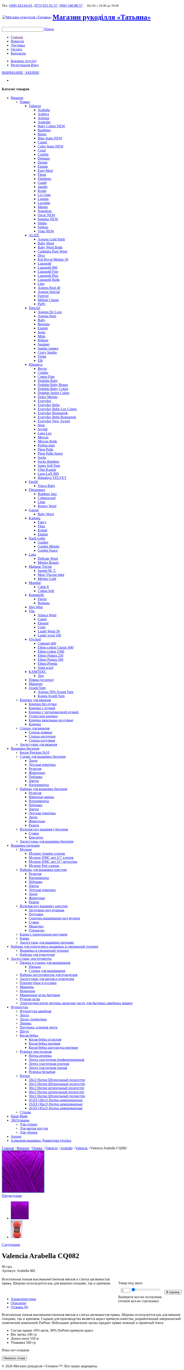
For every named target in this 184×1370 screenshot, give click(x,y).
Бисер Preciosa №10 (34, 752)
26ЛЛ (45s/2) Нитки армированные (56, 1108)
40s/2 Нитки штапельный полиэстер (56, 1092)
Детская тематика (42, 764)
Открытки (36, 930)
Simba (42, 223)
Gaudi (42, 183)
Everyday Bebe (49, 405)
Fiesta (42, 174)
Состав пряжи (21, 1330)
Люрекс (26, 1023)
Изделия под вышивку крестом (44, 906)
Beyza (42, 368)
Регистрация (21, 65)
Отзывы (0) (19, 1307)
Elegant (43, 623)
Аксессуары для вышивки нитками (47, 942)
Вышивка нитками (25, 845)
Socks (42, 457)
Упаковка (18, 1342)
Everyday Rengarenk (53, 413)
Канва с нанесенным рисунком (43, 934)
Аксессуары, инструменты (31, 958)
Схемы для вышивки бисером (43, 756)
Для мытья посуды (34, 1128)
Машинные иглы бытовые (40, 995)
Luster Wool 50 (49, 631)
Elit (40, 360)
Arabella (44, 110)
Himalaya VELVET (52, 478)
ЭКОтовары (20, 1120)
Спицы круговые (42, 740)
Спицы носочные (42, 736)
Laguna (43, 199)
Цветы (34, 781)
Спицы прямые (40, 732)
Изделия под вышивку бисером (44, 829)
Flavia (42, 599)
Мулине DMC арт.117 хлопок (51, 857)
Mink (41, 336)
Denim (42, 162)
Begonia (44, 324)
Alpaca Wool (47, 615)
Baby (41, 320)
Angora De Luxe (50, 312)
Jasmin (42, 187)
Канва (24, 938)
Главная (17, 37)
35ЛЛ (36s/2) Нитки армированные (56, 1104)
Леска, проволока (33, 1019)
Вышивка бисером (25, 748)
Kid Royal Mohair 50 (53, 259)
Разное (34, 825)
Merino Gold (47, 579)
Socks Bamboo (48, 461)
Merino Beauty (48, 562)
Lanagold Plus (48, 276)
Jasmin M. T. (47, 571)
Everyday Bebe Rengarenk (57, 417)
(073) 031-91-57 (45, 5)
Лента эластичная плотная (49, 1064)
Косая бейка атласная (45, 1039)
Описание (18, 1303)
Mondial (35, 583)
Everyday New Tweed (54, 421)
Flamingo (44, 179)
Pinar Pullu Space (50, 453)
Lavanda (44, 203)
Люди (33, 760)
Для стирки (28, 1124)
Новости (17, 41)
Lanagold (44, 263)
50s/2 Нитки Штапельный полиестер (57, 1096)
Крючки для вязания (35, 700)
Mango (43, 207)
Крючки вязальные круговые (51, 720)
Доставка (18, 45)
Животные (37, 773)
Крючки (35, 724)
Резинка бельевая (42, 1072)
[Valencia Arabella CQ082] (23, 1192)
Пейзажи (35, 777)
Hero (41, 425)
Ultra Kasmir (47, 469)
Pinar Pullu (45, 449)
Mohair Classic (48, 300)
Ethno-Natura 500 (50, 659)
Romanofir (36, 595)
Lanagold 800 (47, 267)
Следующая (11, 1245)
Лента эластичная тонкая (48, 1068)
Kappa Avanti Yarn (51, 696)
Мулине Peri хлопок (44, 866)
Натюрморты (39, 785)
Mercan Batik (47, 441)
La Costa (44, 195)
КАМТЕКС (37, 672)
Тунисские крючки (43, 716)
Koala (42, 191)
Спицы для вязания (35, 728)
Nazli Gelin (37, 538)
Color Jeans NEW (51, 146)
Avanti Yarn (37, 688)
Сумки (34, 833)
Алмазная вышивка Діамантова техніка (41, 1140)
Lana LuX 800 (48, 474)
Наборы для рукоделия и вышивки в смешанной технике (54, 946)
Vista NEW (46, 231)
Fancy (42, 522)
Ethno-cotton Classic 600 (55, 647)
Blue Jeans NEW (50, 138)
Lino (41, 284)
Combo (43, 372)
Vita (32, 611)
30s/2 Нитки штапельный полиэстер (56, 1088)
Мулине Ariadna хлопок (47, 853)
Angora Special (49, 292)
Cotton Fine (46, 377)
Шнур (24, 1031)
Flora (41, 526)
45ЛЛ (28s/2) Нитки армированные (56, 1100)
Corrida (43, 154)
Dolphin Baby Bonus (53, 385)
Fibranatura (37, 490)
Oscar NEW (46, 215)
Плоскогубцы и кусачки (38, 983)
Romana (44, 603)
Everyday (44, 401)
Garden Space (48, 550)
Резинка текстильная (36, 1051)
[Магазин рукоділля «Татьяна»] (27, 17)
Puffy (42, 304)
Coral (42, 150)
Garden (43, 542)
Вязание (17, 98)
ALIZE (34, 235)
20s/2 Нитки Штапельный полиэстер (57, 1080)
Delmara (44, 158)
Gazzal (34, 510)
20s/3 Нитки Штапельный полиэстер (57, 1084)
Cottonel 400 (47, 643)
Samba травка (48, 348)
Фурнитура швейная (35, 1011)
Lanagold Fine (48, 271)
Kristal (42, 530)
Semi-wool (45, 668)
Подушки (36, 914)
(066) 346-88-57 (71, 5)
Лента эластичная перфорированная (56, 1060)
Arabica (43, 114)
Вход (35, 65)
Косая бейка (29, 1035)
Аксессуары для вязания (38, 744)
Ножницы (27, 991)
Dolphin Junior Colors (53, 393)
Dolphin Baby (48, 381)
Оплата (16, 49)
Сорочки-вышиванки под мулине (54, 918)
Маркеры (27, 987)
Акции (16, 1136)
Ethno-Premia (47, 663)
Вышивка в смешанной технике (44, 950)
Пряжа (25, 102)
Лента (24, 1015)
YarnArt (34, 308)
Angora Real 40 (49, 288)
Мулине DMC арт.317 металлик (53, 861)
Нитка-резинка (40, 1055)
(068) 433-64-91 (20, 5)
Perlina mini (46, 445)
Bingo (42, 134)
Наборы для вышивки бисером (43, 789)
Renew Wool (47, 506)
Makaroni (35, 684)
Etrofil (33, 482)
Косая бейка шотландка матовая (53, 1047)
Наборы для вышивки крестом (43, 870)
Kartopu (34, 518)
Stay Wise (36, 607)
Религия (35, 769)
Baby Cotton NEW (51, 126)
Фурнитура (19, 1007)
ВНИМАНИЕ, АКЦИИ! (20, 73)
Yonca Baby (46, 486)
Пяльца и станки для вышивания (45, 963)
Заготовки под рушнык (46, 910)
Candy (42, 619)
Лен (41, 676)
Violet (42, 356)
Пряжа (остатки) (41, 680)
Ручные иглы (30, 999)
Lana (32, 554)
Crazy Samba (47, 352)
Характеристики (23, 1299)
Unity (42, 627)
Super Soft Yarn (49, 465)
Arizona (43, 118)
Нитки (25, 1076)
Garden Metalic (49, 546)
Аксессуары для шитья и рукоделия (47, 979)
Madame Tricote (40, 566)
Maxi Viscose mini (51, 575)
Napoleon (45, 211)
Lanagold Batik (49, 280)
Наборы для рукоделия (37, 954)
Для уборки (28, 1132)
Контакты (18, 53)
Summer (44, 344)
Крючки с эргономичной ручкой (54, 712)
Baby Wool (46, 243)
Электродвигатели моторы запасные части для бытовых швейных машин (76, 1003)
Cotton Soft (46, 591)
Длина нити (20, 1338)
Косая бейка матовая (44, 1043)
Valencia (35, 106)
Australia (44, 122)
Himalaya (35, 364)
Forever (43, 296)
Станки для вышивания (47, 971)
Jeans (41, 332)
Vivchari (35, 639)
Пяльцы (35, 967)
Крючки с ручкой (42, 708)
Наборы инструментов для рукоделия (48, 975)
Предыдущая (12, 1196)
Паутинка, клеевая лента (38, 1027)
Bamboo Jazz (47, 494)
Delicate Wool (48, 558)
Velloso (43, 227)
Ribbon (43, 340)
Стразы (25, 1112)
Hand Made (19, 1116)
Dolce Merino (47, 397)
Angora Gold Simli (51, 239)
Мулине (26, 849)
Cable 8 (43, 587)
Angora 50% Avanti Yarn (55, 692)
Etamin (43, 166)
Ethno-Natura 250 (50, 655)
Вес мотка (18, 1334)
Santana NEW (48, 219)
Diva (41, 255)
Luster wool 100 (49, 635)
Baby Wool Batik (50, 247)
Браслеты (36, 837)
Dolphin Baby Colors (53, 389)
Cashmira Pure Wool (52, 251)
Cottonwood (46, 498)
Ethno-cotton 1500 (51, 651)
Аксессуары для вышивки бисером (46, 841)
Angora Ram (47, 316)
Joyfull (42, 429)
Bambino (44, 130)
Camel (42, 142)
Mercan (43, 437)
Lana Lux (45, 433)
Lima (41, 502)
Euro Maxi (45, 170)
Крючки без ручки (43, 704)
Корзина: (23, 61)
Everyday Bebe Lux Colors (57, 409)
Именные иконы (41, 797)
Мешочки (36, 926)
